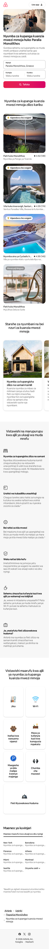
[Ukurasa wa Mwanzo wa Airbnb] (5, 4)
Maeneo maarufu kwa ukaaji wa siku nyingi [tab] (23, 834)
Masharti (30, 942)
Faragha (19, 942)
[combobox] (24, 66)
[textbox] (14, 76)
